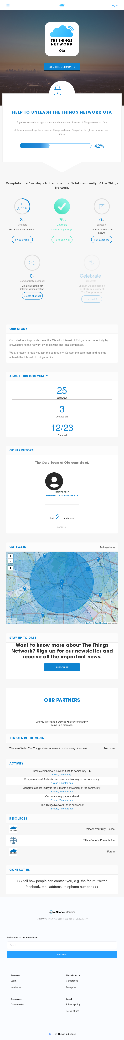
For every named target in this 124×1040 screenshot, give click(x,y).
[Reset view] (10, 568)
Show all (62, 527)
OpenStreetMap (101, 623)
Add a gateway (107, 547)
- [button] (11, 561)
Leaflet (89, 623)
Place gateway (62, 239)
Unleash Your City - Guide (100, 829)
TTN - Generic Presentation (99, 840)
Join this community (62, 66)
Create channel (32, 295)
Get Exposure (101, 239)
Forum (111, 851)
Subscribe (62, 667)
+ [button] (11, 556)
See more (109, 748)
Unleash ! (92, 299)
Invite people (22, 239)
